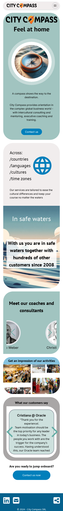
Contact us (31, 131)
